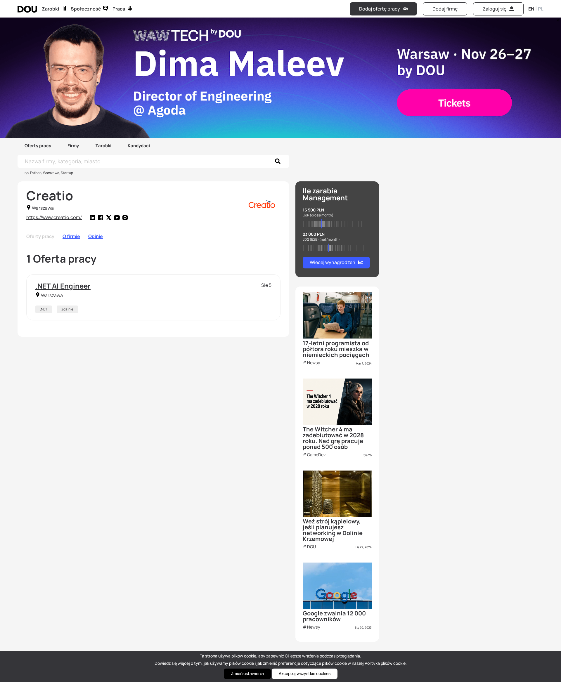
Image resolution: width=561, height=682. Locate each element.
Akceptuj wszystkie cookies (304, 673)
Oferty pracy (38, 146)
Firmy (73, 146)
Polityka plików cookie (385, 663)
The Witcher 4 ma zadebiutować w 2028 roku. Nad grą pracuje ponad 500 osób (333, 438)
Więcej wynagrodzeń (332, 262)
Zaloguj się (494, 9)
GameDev (316, 454)
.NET (43, 309)
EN (531, 9)
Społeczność (86, 9)
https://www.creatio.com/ (54, 217)
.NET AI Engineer (63, 286)
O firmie (71, 236)
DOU (311, 546)
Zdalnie (67, 309)
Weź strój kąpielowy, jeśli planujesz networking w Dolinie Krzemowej (333, 530)
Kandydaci (139, 146)
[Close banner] (556, 19)
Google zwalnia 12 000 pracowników (334, 616)
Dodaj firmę (445, 9)
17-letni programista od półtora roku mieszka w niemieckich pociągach (336, 349)
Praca (118, 9)
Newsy (313, 362)
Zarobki (50, 9)
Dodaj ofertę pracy (379, 9)
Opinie (95, 236)
